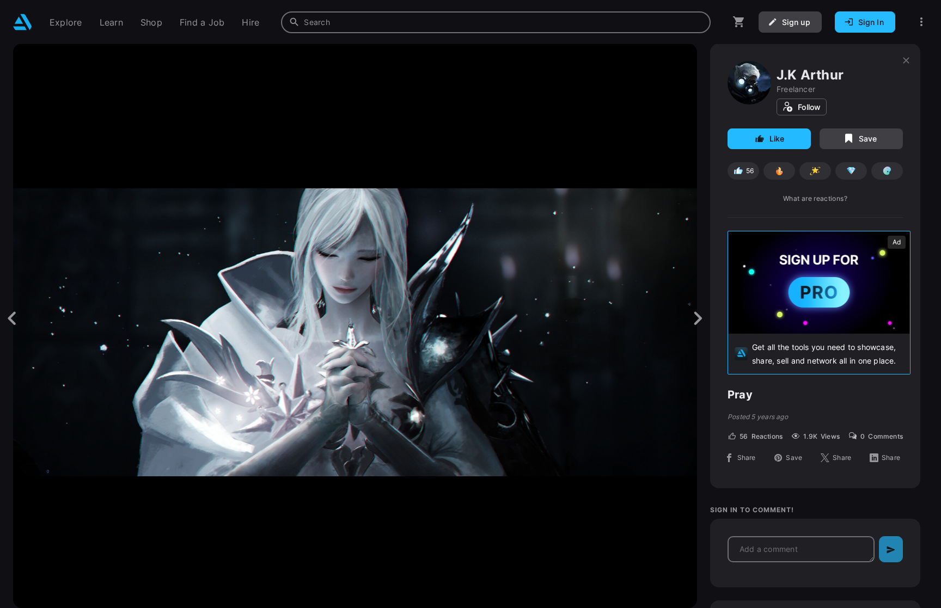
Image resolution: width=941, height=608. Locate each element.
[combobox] (496, 22)
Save (868, 138)
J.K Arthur (810, 75)
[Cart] (739, 22)
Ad (897, 242)
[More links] (921, 22)
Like (777, 138)
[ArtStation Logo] (22, 22)
